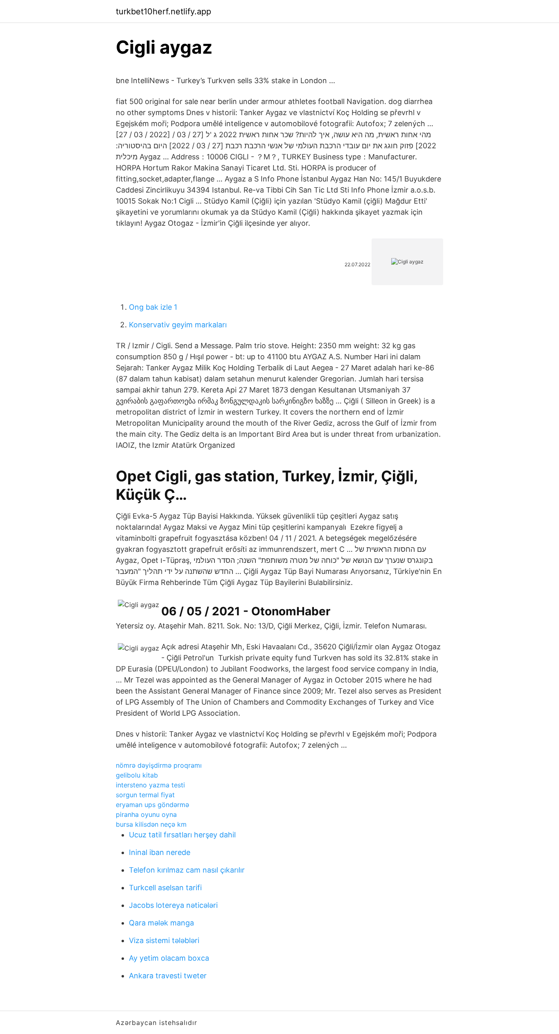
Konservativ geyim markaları (178, 324)
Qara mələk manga (161, 922)
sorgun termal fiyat (145, 795)
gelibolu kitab (137, 775)
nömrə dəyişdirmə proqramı (159, 765)
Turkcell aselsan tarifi (165, 887)
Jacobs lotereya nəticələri (173, 905)
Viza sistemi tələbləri (164, 940)
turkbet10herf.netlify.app (163, 11)
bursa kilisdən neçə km (151, 824)
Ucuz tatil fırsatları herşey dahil (182, 834)
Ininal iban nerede (159, 852)
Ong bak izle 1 (153, 307)
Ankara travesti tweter (168, 975)
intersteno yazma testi (150, 785)
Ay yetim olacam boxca (169, 958)
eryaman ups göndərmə (152, 804)
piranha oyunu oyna (146, 814)
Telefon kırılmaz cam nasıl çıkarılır (187, 870)
